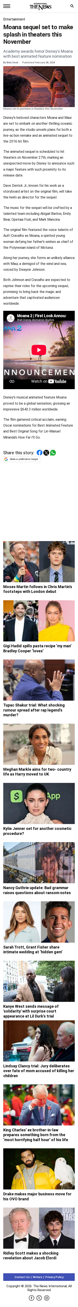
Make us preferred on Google (24, 459)
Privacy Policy (54, 1277)
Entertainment (14, 19)
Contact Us (22, 1277)
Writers (37, 1277)
